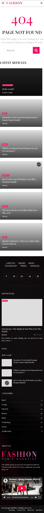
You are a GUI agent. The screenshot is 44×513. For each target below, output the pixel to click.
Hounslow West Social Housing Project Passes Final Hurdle (25, 361)
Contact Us (21, 510)
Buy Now (39, 510)
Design (5, 144)
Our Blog (34, 266)
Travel (23, 266)
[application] (22, 488)
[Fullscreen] (39, 497)
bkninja (4, 123)
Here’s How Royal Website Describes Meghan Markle (27, 381)
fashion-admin (7, 92)
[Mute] (36, 497)
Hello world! (6, 355)
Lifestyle (6, 175)
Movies (5, 206)
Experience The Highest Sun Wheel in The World (21, 330)
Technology (11, 266)
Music (5, 237)
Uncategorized (8, 85)
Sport (5, 113)
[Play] (4, 497)
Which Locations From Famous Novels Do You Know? (27, 371)
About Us (30, 510)
